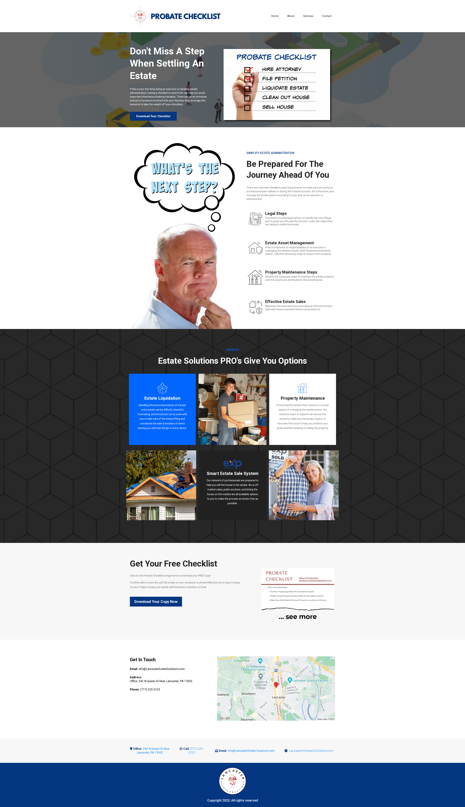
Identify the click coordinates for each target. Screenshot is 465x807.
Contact (327, 16)
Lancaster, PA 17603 (150, 752)
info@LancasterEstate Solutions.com (251, 750)
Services (308, 16)
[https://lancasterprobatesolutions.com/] (232, 464)
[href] (276, 688)
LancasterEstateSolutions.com (311, 750)
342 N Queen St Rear (156, 748)
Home (274, 16)
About (290, 16)
